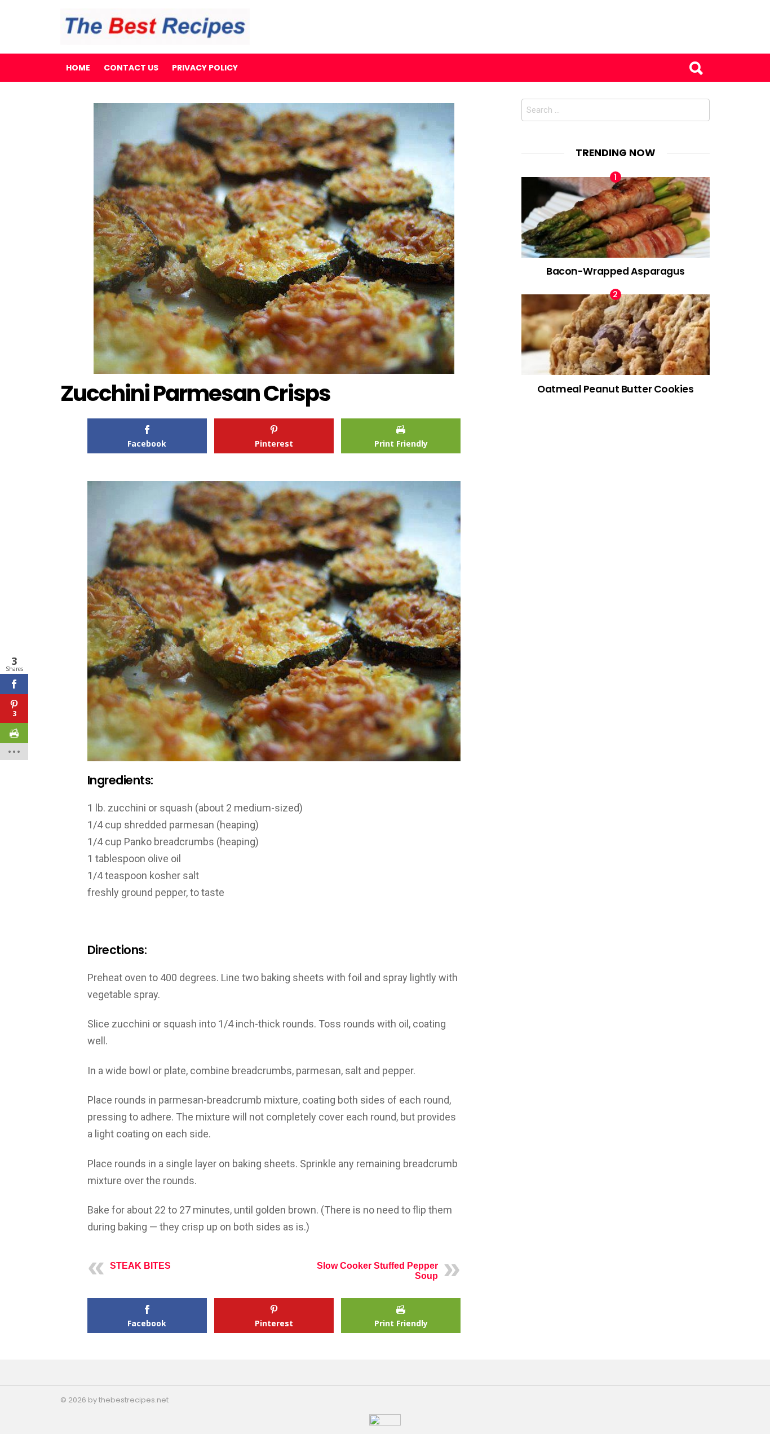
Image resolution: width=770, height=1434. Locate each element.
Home (78, 67)
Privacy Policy (205, 67)
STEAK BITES (140, 1265)
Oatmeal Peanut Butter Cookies (615, 389)
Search (695, 68)
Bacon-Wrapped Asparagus (615, 271)
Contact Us (131, 67)
